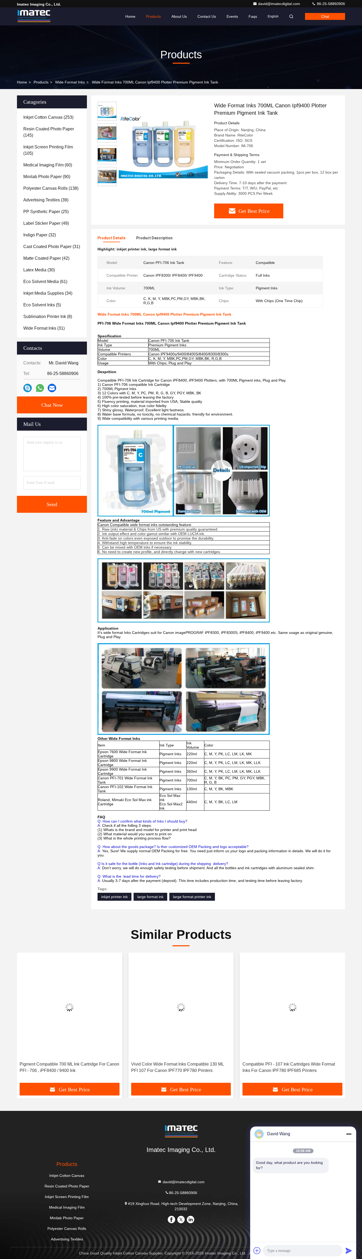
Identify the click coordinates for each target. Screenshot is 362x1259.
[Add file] (257, 1250)
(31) (51, 246)
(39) (45, 200)
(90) (46, 176)
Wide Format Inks (70, 82)
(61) (45, 281)
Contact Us (206, 16)
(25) (46, 211)
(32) (39, 235)
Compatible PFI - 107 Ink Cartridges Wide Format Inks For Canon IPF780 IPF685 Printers (288, 1067)
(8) (47, 316)
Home (130, 16)
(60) (47, 165)
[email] (51, 388)
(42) (46, 258)
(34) (47, 293)
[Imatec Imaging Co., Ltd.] (33, 16)
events (232, 16)
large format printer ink (192, 897)
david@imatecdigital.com (279, 4)
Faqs (253, 16)
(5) (42, 305)
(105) (48, 150)
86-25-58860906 (330, 4)
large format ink (150, 897)
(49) (46, 223)
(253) (48, 117)
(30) (39, 270)
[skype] (27, 388)
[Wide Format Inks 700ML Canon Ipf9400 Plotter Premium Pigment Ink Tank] (163, 146)
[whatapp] (39, 388)
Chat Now (52, 405)
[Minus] (349, 1134)
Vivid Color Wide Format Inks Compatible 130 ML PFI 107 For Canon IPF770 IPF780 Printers (177, 1067)
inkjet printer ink (114, 897)
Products (153, 16)
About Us (179, 16)
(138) (50, 188)
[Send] (349, 1250)
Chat (325, 16)
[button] (26, 1019)
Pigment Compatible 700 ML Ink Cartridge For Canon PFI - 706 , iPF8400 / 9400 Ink (69, 1067)
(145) (48, 132)
